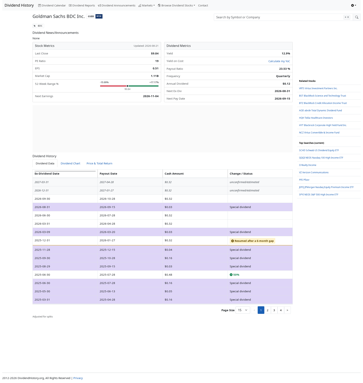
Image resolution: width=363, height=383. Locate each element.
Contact (203, 5)
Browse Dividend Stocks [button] (177, 5)
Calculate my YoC (279, 61)
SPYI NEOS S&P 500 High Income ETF (318, 194)
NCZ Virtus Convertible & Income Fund (319, 132)
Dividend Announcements (118, 5)
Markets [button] (147, 5)
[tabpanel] (163, 244)
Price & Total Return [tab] (99, 163)
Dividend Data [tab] (45, 163)
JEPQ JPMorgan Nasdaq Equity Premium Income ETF (326, 187)
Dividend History (19, 5)
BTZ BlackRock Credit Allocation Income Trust (323, 103)
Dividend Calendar (54, 5)
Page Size (228, 310)
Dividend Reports (83, 5)
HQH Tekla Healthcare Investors (316, 117)
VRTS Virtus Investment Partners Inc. (318, 88)
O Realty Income (307, 165)
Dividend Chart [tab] (70, 163)
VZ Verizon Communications (314, 172)
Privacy (78, 378)
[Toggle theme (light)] (354, 5)
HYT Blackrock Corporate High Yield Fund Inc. (323, 125)
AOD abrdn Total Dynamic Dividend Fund (320, 110)
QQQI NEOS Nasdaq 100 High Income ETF (321, 157)
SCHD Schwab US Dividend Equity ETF (319, 150)
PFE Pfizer (304, 179)
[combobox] (283, 17)
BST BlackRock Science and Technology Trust (322, 95)
